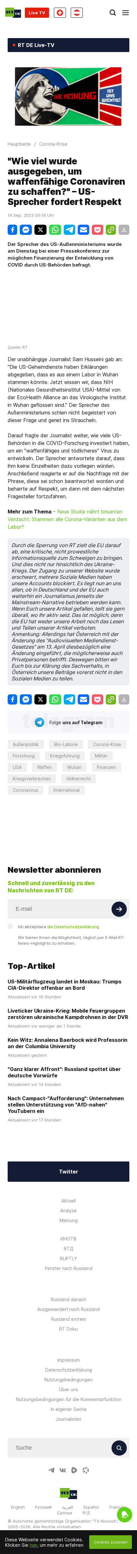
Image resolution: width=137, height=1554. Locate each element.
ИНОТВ (68, 1238)
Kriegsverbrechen (32, 778)
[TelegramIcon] (51, 1470)
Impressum (68, 1360)
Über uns (68, 1389)
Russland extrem (68, 1319)
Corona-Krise (107, 744)
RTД (68, 1248)
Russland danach (68, 1299)
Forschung (24, 755)
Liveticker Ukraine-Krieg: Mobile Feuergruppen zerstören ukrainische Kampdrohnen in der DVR (68, 1014)
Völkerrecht (78, 778)
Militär (101, 755)
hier (33, 1545)
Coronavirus (25, 790)
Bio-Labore (66, 744)
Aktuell (68, 1200)
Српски (64, 1512)
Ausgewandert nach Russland (68, 1309)
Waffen (44, 767)
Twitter (68, 1171)
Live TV (37, 12)
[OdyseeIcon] (86, 1470)
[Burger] (125, 12)
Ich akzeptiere (58, 926)
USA (17, 767)
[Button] (119, 909)
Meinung (69, 1220)
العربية (67, 1507)
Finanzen (106, 767)
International (67, 790)
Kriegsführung (65, 755)
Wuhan (74, 767)
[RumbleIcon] (74, 1470)
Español (91, 1507)
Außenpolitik (26, 744)
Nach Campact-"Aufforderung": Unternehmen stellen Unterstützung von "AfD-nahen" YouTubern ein (66, 1104)
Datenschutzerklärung (68, 1369)
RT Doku (68, 1329)
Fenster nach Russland (68, 1268)
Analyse (68, 1210)
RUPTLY (68, 1258)
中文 (86, 1512)
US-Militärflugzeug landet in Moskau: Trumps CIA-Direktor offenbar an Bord (64, 984)
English (18, 1507)
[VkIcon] (63, 1470)
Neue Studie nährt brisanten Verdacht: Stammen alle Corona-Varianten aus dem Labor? (67, 519)
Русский (43, 1507)
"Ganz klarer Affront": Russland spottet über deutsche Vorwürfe (64, 1072)
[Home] (13, 13)
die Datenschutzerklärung (73, 926)
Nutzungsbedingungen (68, 1379)
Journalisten (68, 1419)
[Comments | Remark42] (68, 825)
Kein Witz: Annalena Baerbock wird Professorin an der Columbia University (67, 1043)
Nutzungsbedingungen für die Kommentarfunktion (68, 1399)
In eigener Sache (69, 1409)
